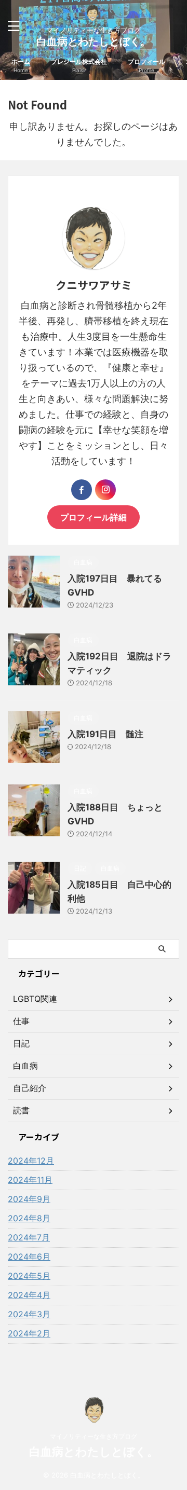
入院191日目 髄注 (105, 734)
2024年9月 (29, 1199)
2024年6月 (29, 1256)
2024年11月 (30, 1180)
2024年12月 (31, 1160)
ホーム (20, 65)
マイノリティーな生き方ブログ (93, 1436)
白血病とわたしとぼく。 (93, 41)
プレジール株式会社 (79, 65)
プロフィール (146, 65)
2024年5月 (29, 1276)
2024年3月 (29, 1314)
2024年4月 (29, 1295)
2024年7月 (29, 1237)
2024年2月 (29, 1333)
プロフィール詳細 (93, 517)
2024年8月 (29, 1218)
